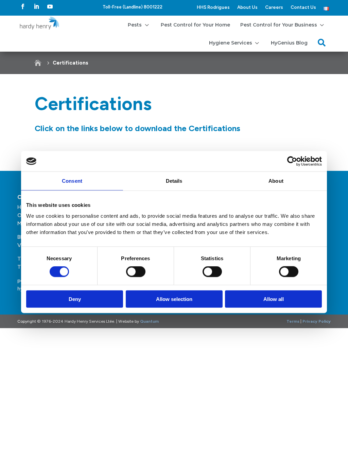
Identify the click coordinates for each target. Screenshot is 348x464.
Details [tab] (174, 181)
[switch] (135, 271)
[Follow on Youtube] (50, 6)
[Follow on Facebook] (22, 6)
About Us (247, 7)
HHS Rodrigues (213, 7)
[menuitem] (139, 25)
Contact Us (303, 7)
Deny (75, 299)
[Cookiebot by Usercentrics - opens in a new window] (292, 161)
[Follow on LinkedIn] (36, 6)
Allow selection (174, 299)
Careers (274, 7)
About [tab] (275, 181)
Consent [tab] (72, 181)
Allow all (273, 299)
